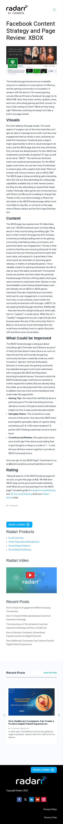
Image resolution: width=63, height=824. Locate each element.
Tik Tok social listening (21, 494)
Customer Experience (20, 728)
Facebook (13, 506)
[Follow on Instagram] (43, 799)
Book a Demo (17, 524)
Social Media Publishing (19, 549)
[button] (59, 715)
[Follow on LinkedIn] (31, 799)
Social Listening (15, 538)
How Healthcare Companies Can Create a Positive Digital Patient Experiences (31, 722)
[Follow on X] (25, 799)
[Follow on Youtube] (37, 799)
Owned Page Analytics (19, 545)
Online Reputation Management (23, 542)
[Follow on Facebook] (19, 799)
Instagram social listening (43, 490)
